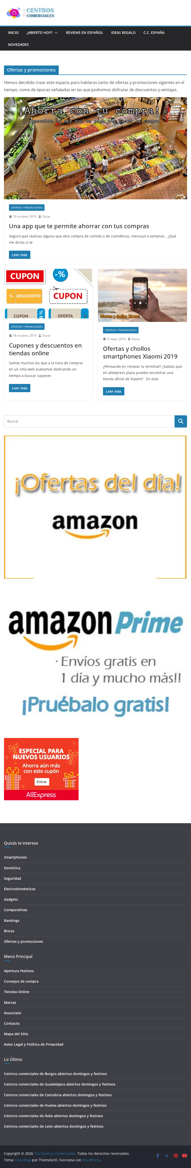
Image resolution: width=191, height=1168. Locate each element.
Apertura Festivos (19, 970)
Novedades (18, 44)
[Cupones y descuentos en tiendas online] (48, 293)
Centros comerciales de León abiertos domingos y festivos (53, 1126)
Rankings (11, 920)
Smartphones (15, 857)
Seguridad (12, 878)
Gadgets (11, 899)
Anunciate (12, 1013)
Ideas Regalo (123, 32)
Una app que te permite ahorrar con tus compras (79, 226)
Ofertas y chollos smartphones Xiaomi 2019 (140, 352)
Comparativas (15, 909)
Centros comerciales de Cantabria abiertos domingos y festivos (58, 1095)
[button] (55, 32)
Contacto (12, 1023)
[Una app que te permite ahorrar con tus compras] (95, 148)
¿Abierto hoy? (39, 32)
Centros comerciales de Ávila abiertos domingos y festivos (53, 1115)
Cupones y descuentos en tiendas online (45, 349)
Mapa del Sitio (16, 1033)
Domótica (12, 868)
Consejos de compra (21, 981)
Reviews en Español (84, 32)
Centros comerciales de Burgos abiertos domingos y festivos (55, 1073)
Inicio (13, 32)
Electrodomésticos (20, 888)
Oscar (46, 216)
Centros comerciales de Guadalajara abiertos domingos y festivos (59, 1084)
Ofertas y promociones (27, 207)
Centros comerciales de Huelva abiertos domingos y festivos (55, 1105)
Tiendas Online (16, 991)
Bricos (9, 931)
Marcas (10, 1002)
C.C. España (153, 32)
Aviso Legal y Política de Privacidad (33, 1044)
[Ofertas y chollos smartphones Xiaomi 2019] (142, 295)
